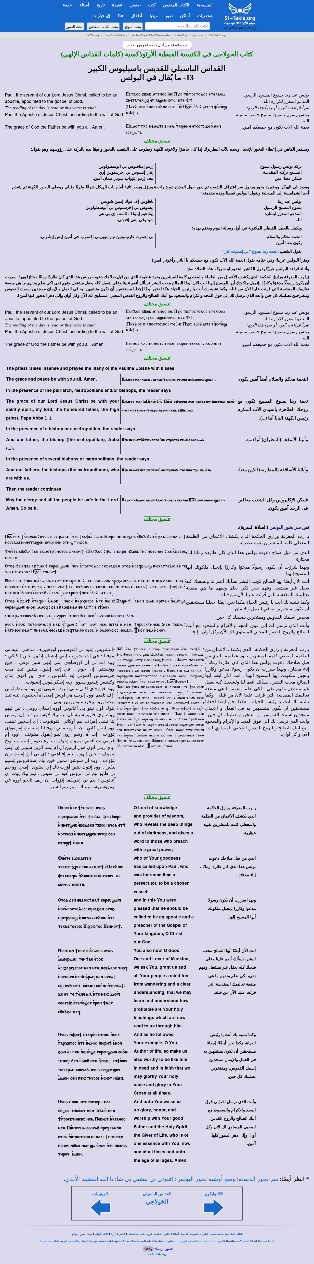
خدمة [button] (67, 5)
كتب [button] (152, 5)
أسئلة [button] (84, 5)
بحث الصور (74, 26)
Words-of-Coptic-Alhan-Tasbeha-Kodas (151, 35)
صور (82, 1234)
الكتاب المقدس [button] (176, 5)
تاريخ (149, 1234)
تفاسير (213, 1234)
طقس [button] (135, 5)
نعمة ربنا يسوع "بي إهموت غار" (249, 251)
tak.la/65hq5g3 (157, 1254)
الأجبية (184, 1234)
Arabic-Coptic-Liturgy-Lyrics (189, 35)
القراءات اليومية (199, 1234)
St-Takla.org (93, 35)
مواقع (75, 1234)
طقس (166, 1234)
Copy (148, 1248)
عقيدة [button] (117, 5)
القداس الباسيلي (157, 1194)
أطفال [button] (136, 15)
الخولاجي (157, 1201)
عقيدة (157, 1234)
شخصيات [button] (206, 15)
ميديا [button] (154, 15)
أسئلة (176, 1234)
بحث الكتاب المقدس (103, 26)
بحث (221, 1234)
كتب (142, 1234)
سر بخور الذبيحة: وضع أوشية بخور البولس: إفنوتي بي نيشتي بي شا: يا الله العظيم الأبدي (171, 1179)
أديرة (113, 1234)
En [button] (121, 15)
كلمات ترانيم (101, 1234)
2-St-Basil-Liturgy (218, 35)
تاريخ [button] (100, 5)
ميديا (89, 1234)
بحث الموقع (132, 26)
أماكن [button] (185, 15)
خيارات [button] (99, 15)
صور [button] (169, 15)
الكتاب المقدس (234, 1234)
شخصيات (133, 1234)
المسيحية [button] (205, 5)
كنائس (121, 1234)
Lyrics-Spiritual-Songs (116, 35)
